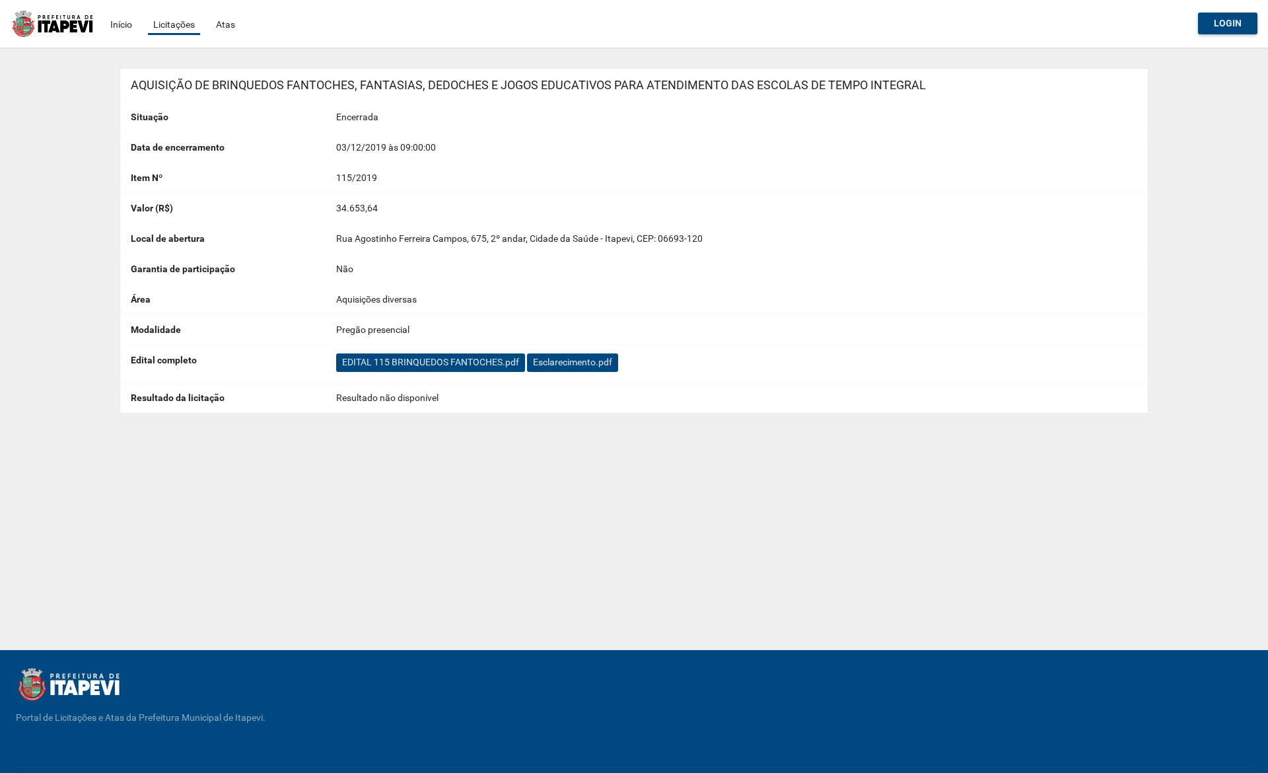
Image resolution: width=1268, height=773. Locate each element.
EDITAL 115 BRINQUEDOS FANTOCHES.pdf (430, 362)
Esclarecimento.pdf (572, 362)
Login (1228, 23)
